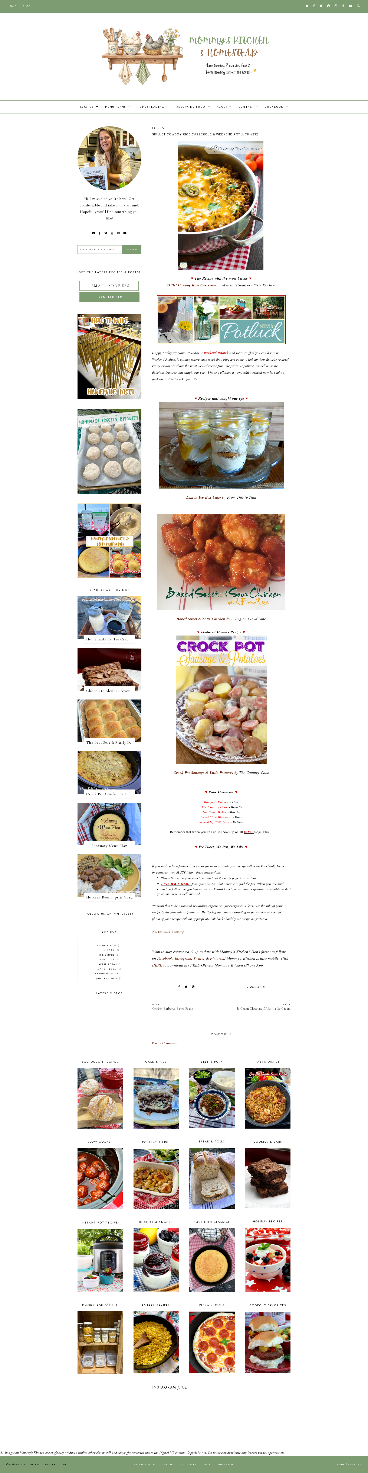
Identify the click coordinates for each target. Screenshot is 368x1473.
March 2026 (109, 969)
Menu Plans (116, 106)
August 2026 (109, 945)
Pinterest (217, 958)
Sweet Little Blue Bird (216, 817)
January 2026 (109, 978)
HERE (157, 965)
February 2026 (109, 973)
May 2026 (109, 959)
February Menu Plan (109, 845)
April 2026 (108, 964)
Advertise (226, 1464)
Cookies (168, 1464)
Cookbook (275, 106)
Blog (27, 6)
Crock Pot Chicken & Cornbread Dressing (110, 794)
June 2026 (109, 954)
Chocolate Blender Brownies (110, 690)
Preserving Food (191, 106)
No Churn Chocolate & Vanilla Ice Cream (263, 1006)
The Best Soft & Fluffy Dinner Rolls (110, 742)
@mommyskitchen (202, 1387)
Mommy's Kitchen (216, 802)
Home (12, 6)
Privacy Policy (146, 1464)
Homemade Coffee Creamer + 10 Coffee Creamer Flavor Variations (110, 639)
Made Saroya (349, 1464)
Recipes (87, 106)
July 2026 (109, 950)
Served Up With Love (214, 822)
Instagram (183, 958)
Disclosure (188, 1464)
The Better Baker (214, 812)
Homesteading (151, 106)
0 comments (256, 986)
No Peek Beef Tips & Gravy (110, 897)
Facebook (164, 958)
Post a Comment (165, 1043)
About (222, 106)
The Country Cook (214, 807)
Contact (247, 106)
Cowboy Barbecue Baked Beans (172, 1006)
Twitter (199, 958)
